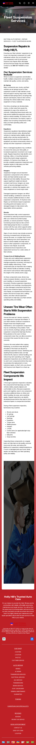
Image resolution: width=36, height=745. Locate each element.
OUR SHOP (18, 648)
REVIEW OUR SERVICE (18, 719)
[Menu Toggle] (33, 3)
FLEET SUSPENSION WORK (21, 41)
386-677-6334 (17, 65)
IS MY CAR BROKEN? (18, 688)
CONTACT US (18, 727)
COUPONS (18, 652)
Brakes (18, 668)
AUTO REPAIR (18, 665)
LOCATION (18, 654)
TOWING (18, 699)
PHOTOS (18, 657)
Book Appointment (18, 724)
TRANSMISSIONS (18, 683)
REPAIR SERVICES (18, 685)
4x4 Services (18, 680)
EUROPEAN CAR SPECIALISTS (18, 706)
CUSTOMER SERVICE (18, 660)
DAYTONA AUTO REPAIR (12, 39)
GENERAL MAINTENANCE (18, 691)
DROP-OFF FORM (18, 730)
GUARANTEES (18, 694)
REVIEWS (18, 713)
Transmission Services (18, 674)
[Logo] (8, 3)
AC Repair (18, 671)
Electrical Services (18, 677)
